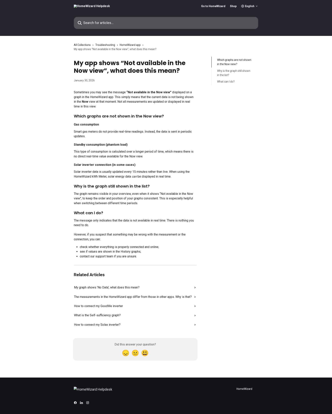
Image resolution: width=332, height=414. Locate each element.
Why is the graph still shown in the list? (233, 73)
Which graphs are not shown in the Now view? (234, 62)
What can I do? (226, 81)
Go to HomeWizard (213, 6)
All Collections (82, 44)
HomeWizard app (130, 44)
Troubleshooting (105, 44)
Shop (233, 6)
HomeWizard (244, 388)
